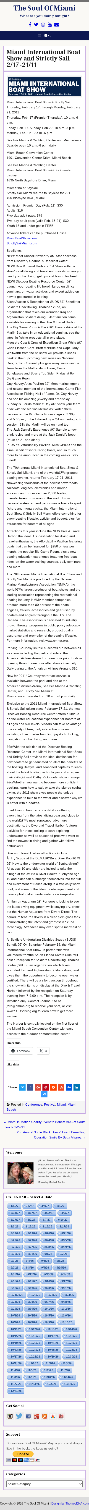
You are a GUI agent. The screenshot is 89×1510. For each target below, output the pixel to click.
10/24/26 (34, 1349)
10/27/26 (16, 1356)
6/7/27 (47, 1219)
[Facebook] (30, 24)
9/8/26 (30, 1267)
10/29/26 (53, 1356)
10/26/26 (71, 1349)
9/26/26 (32, 1301)
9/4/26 (30, 1260)
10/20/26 (34, 1343)
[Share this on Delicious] (44, 1094)
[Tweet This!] (22, 1087)
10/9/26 (49, 1322)
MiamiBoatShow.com (22, 238)
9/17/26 (66, 1281)
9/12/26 (32, 1274)
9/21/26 (66, 1288)
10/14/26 (71, 1329)
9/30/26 (32, 1308)
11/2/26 (50, 1363)
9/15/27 (32, 1281)
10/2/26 (66, 1308)
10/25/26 (53, 1349)
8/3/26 (14, 1226)
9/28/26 (66, 1301)
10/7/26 (15, 1322)
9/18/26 (15, 1288)
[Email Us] (56, 24)
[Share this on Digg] (69, 1087)
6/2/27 (31, 1219)
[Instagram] (43, 24)
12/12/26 (69, 1384)
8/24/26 (49, 1240)
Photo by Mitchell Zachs (51, 1182)
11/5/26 (32, 1370)
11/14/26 (67, 1377)
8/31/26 (32, 1254)
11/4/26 (15, 1370)
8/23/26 (32, 1240)
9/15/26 (15, 1281)
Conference (33, 1104)
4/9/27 (65, 1212)
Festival (49, 1104)
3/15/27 (15, 1212)
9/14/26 (66, 1274)
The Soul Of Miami (44, 8)
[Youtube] (50, 24)
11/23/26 (34, 1384)
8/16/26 (47, 1226)
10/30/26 (71, 1356)
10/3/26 (15, 1315)
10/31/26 (16, 1363)
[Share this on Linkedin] (76, 1087)
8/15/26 (30, 1226)
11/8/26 (15, 1377)
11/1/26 (33, 1363)
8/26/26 (15, 1247)
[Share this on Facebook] (30, 1087)
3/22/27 (49, 1212)
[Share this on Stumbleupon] (61, 1087)
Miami (61, 1104)
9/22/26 (35, 1295)
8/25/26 (66, 1240)
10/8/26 (32, 1322)
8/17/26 (64, 1226)
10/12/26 (34, 1329)
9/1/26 (48, 1254)
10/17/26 (53, 1336)
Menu (48, 35)
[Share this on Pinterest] (45, 1087)
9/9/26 (45, 1267)
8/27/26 (32, 1247)
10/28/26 (34, 1356)
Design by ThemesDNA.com (70, 1503)
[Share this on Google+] (38, 1087)
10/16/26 (34, 1336)
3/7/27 (45, 1206)
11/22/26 (16, 1384)
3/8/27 (60, 1206)
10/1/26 (49, 1308)
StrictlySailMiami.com (22, 243)
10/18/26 (71, 1336)
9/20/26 (49, 1288)
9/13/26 (49, 1274)
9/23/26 (52, 1295)
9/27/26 (49, 1301)
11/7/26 (65, 1370)
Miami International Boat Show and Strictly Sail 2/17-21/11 (43, 58)
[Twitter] (36, 24)
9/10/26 (61, 1267)
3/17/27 (32, 1212)
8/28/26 (49, 1247)
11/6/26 (48, 1370)
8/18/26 (15, 1233)
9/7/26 (14, 1267)
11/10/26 (49, 1377)
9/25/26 (15, 1301)
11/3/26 (67, 1363)
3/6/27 (30, 1206)
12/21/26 (16, 1390)
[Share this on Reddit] (53, 1087)
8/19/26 (32, 1233)
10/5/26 (49, 1315)
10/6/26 (66, 1315)
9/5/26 (45, 1260)
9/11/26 (15, 1274)
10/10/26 (66, 1322)
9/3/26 (14, 1260)
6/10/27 (63, 1219)
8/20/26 (49, 1233)
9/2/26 (64, 1254)
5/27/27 (15, 1219)
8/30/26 (15, 1254)
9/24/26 (69, 1295)
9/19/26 (32, 1288)
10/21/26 (53, 1343)
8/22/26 (15, 1240)
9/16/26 (49, 1281)
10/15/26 (16, 1336)
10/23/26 (16, 1349)
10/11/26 (16, 1329)
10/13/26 (52, 1329)
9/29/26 (15, 1308)
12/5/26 (52, 1384)
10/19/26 (16, 1343)
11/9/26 (32, 1377)
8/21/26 (66, 1233)
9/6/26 (60, 1260)
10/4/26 (32, 1315)
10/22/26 (71, 1343)
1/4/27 (14, 1206)
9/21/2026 (17, 1295)
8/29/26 (66, 1247)
